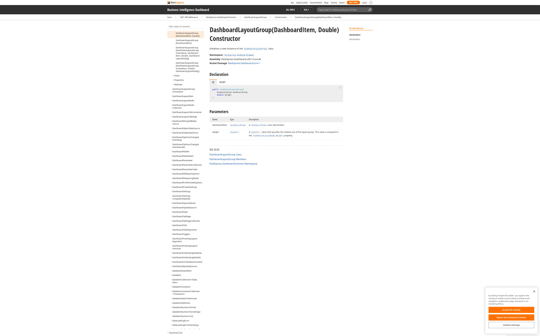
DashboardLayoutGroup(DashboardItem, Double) (318, 17)
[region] (511, 310)
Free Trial (353, 2)
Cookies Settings (511, 325)
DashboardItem (224, 92)
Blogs (326, 2)
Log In (364, 2)
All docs (290, 9)
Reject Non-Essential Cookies (511, 317)
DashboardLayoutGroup (255, 17)
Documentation (316, 2)
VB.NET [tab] (222, 82)
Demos (342, 2)
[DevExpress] (175, 3)
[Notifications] (371, 2)
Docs (169, 17)
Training (334, 2)
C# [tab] (213, 82)
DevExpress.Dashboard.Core (243, 63)
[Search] (370, 9)
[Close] (534, 291)
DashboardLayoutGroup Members (228, 159)
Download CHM (175, 332)
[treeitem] (188, 34)
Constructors (281, 17)
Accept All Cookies (511, 310)
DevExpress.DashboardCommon (221, 17)
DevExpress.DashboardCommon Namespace (233, 163)
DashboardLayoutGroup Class (226, 154)
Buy (292, 2)
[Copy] (340, 87)
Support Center (302, 2)
